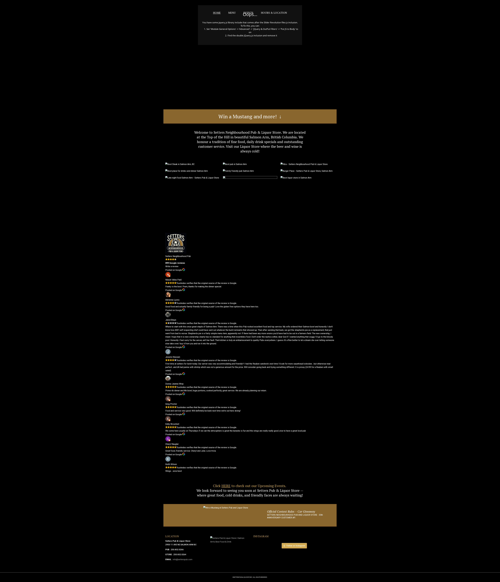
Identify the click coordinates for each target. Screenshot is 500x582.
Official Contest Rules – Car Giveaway (291, 511)
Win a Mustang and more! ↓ (250, 116)
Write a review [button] (171, 266)
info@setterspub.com (182, 559)
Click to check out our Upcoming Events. (250, 485)
